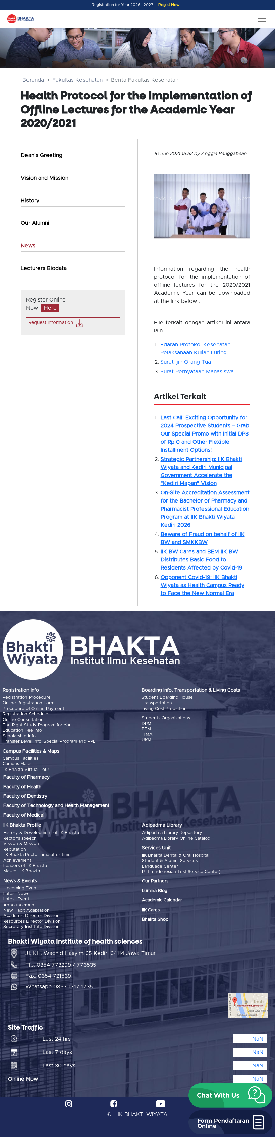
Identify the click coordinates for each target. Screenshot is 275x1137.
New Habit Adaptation (26, 910)
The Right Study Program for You (37, 725)
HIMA (147, 734)
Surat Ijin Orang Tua (185, 362)
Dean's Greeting (41, 155)
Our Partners (155, 881)
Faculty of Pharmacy (26, 777)
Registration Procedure (27, 697)
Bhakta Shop (155, 919)
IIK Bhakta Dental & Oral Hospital (175, 855)
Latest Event (16, 899)
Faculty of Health (22, 787)
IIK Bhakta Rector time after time (37, 855)
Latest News (16, 894)
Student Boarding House (167, 697)
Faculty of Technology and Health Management (56, 805)
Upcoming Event (20, 888)
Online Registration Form (28, 703)
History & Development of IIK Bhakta (41, 833)
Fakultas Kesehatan (77, 80)
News (28, 245)
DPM (146, 724)
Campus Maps (17, 764)
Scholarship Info (19, 736)
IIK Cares (151, 910)
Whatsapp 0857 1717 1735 (59, 986)
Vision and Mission (44, 178)
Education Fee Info (22, 730)
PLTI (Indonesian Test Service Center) (181, 872)
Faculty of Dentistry (25, 796)
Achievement (17, 860)
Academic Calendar (162, 900)
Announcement (19, 905)
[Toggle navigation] (262, 18)
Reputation (14, 849)
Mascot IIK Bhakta (21, 871)
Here (50, 308)
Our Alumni (35, 223)
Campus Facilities (20, 758)
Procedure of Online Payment (33, 709)
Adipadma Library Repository (172, 833)
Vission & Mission (21, 844)
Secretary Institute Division (31, 927)
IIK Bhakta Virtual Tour (26, 769)
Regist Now (169, 5)
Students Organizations (166, 718)
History (30, 200)
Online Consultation (23, 720)
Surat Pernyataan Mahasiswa (197, 371)
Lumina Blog (154, 891)
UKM (146, 740)
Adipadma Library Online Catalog (176, 838)
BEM (146, 729)
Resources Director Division (32, 921)
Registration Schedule (25, 714)
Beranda (33, 80)
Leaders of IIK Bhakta (25, 866)
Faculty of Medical (23, 815)
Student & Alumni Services (170, 861)
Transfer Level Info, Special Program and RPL (49, 741)
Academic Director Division (31, 916)
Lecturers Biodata (44, 268)
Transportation (157, 703)
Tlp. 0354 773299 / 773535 (60, 965)
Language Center (160, 866)
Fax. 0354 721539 (48, 976)
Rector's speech (20, 838)
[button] (161, 198)
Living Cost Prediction (164, 709)
